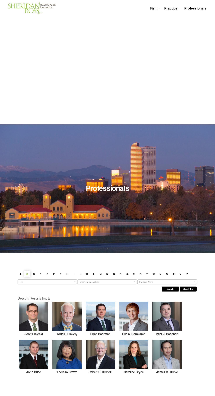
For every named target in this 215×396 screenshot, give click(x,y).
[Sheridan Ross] (32, 8)
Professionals (195, 8)
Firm (153, 8)
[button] (170, 289)
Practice (170, 8)
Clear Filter (188, 288)
